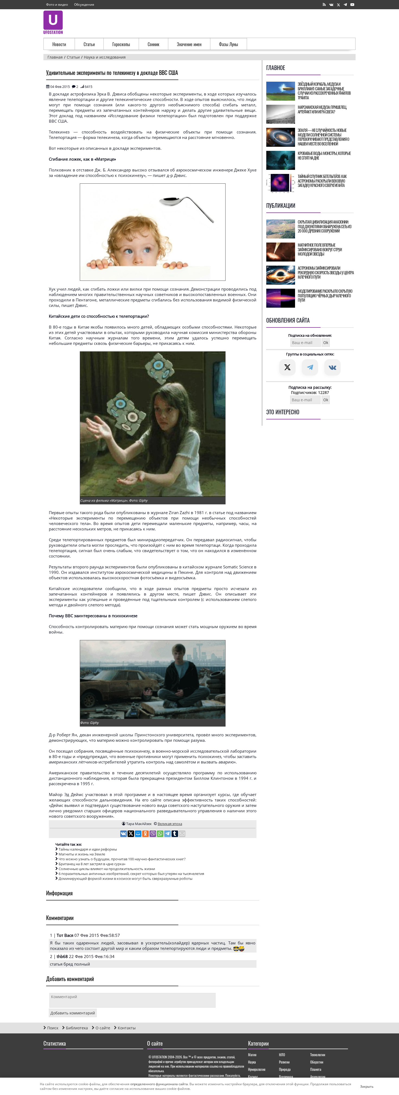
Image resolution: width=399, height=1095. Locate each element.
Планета (315, 1069)
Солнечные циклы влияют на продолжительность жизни (107, 868)
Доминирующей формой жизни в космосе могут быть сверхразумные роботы (125, 878)
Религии (284, 1062)
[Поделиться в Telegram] (168, 834)
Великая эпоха (170, 823)
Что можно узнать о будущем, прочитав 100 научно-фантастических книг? (122, 859)
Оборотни (316, 1062)
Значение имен (189, 44)
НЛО (282, 1054)
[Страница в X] (338, 4)
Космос (253, 1076)
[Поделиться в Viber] (153, 834)
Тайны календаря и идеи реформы (88, 849)
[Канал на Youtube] (352, 4)
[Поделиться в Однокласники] (146, 834)
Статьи (89, 44)
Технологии (317, 1054)
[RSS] (324, 4)
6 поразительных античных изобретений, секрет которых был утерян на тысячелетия (131, 873)
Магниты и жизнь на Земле (82, 854)
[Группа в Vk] (331, 4)
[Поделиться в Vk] (124, 834)
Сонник (153, 44)
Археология (317, 1076)
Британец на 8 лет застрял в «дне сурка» (92, 863)
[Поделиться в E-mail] (182, 834)
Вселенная (286, 1076)
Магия (252, 1054)
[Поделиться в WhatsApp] (160, 834)
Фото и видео (57, 4)
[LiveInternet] (49, 1059)
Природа (285, 1069)
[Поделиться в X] (131, 834)
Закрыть (362, 1086)
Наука (252, 1062)
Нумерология (256, 1069)
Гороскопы (121, 44)
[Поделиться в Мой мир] (138, 834)
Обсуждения (84, 4)
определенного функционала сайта (159, 1084)
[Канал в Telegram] (345, 4)
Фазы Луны (228, 44)
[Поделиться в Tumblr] (175, 834)
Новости (59, 44)
